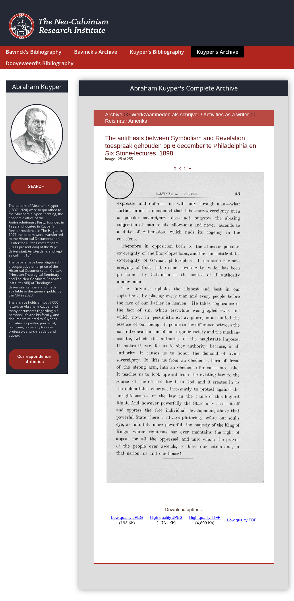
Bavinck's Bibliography (33, 51)
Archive (113, 114)
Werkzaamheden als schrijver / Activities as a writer (190, 114)
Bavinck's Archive (95, 51)
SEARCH (36, 186)
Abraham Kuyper (37, 86)
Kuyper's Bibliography (157, 51)
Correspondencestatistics (34, 359)
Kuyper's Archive (217, 51)
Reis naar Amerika (126, 121)
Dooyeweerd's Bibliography (40, 63)
